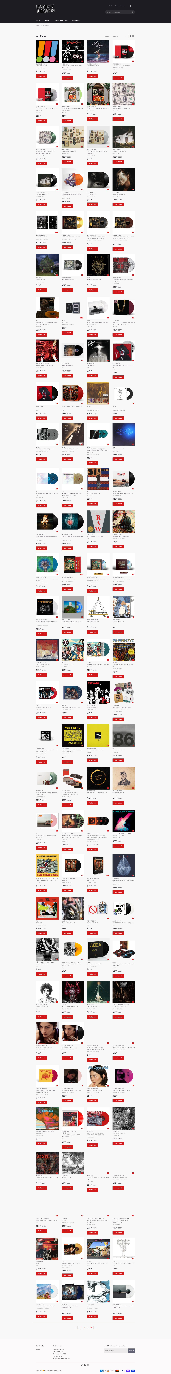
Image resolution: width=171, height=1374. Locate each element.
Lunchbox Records (51, 1371)
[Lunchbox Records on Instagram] (88, 1365)
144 (91, 1328)
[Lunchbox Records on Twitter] (82, 1365)
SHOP (38, 20)
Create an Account (120, 6)
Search (38, 1349)
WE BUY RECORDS (61, 20)
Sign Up (131, 1350)
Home (37, 26)
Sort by (107, 36)
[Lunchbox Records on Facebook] (85, 1365)
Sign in (110, 6)
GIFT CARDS (76, 20)
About (48, 20)
